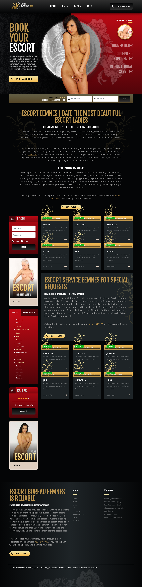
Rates (65, 6)
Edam (18, 336)
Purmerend (20, 363)
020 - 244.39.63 (123, 6)
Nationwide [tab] (29, 312)
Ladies (77, 6)
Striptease (76, 511)
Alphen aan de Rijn (22, 330)
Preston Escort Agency (112, 502)
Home (53, 6)
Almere (18, 326)
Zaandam (32, 154)
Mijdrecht (19, 349)
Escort (26, 241)
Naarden (19, 359)
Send (124, 99)
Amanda (17, 301)
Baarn (18, 333)
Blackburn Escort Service (113, 517)
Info (89, 6)
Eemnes (19, 340)
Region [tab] (15, 312)
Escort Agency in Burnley (113, 505)
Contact (76, 517)
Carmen (16, 465)
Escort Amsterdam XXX (20, 567)
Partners (76, 520)
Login (23, 247)
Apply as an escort (79, 514)
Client (17, 241)
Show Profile (47, 240)
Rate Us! (23, 411)
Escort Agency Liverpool (113, 499)
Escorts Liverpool (110, 514)
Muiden (18, 356)
